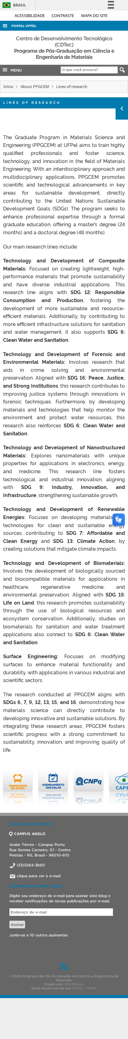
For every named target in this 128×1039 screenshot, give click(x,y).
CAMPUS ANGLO (29, 834)
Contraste (63, 15)
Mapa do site (94, 15)
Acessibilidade (30, 15)
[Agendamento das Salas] (53, 788)
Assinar (17, 924)
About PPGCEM (35, 86)
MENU (15, 70)
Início (8, 86)
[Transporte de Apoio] (18, 788)
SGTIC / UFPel (84, 988)
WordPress (73, 984)
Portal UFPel (23, 26)
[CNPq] (88, 788)
